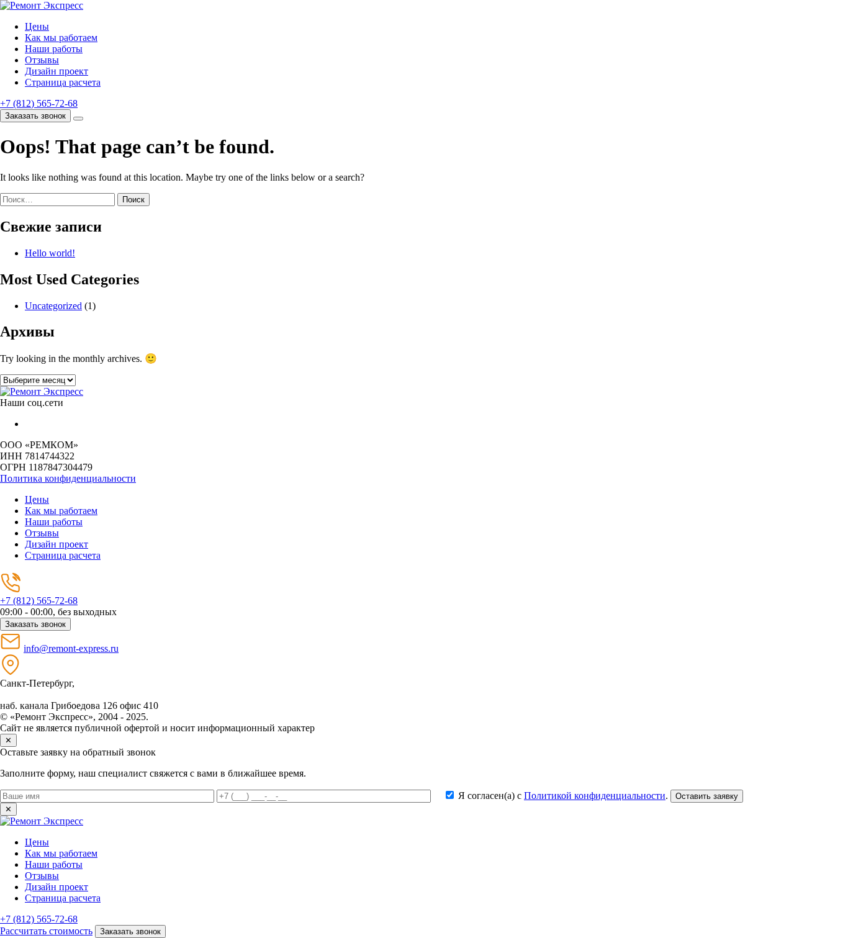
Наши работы (54, 48)
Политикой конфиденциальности (594, 795)
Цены (37, 26)
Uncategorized (53, 305)
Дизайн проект (56, 71)
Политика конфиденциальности (68, 478)
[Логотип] (41, 391)
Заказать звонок (35, 115)
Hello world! (50, 253)
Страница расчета (63, 82)
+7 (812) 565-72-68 (39, 103)
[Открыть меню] (78, 118)
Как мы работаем (61, 37)
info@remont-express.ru (71, 648)
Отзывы (42, 60)
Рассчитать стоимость (46, 931)
